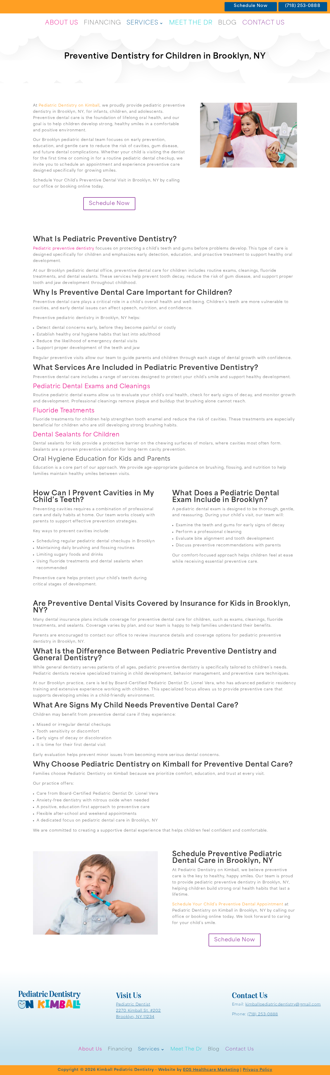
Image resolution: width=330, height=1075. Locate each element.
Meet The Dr (190, 23)
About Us (61, 23)
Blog (227, 23)
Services (142, 23)
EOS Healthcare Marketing (211, 1070)
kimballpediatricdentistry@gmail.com (283, 1005)
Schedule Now (250, 6)
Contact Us (263, 23)
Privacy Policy (257, 1070)
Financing (102, 23)
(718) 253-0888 (302, 6)
